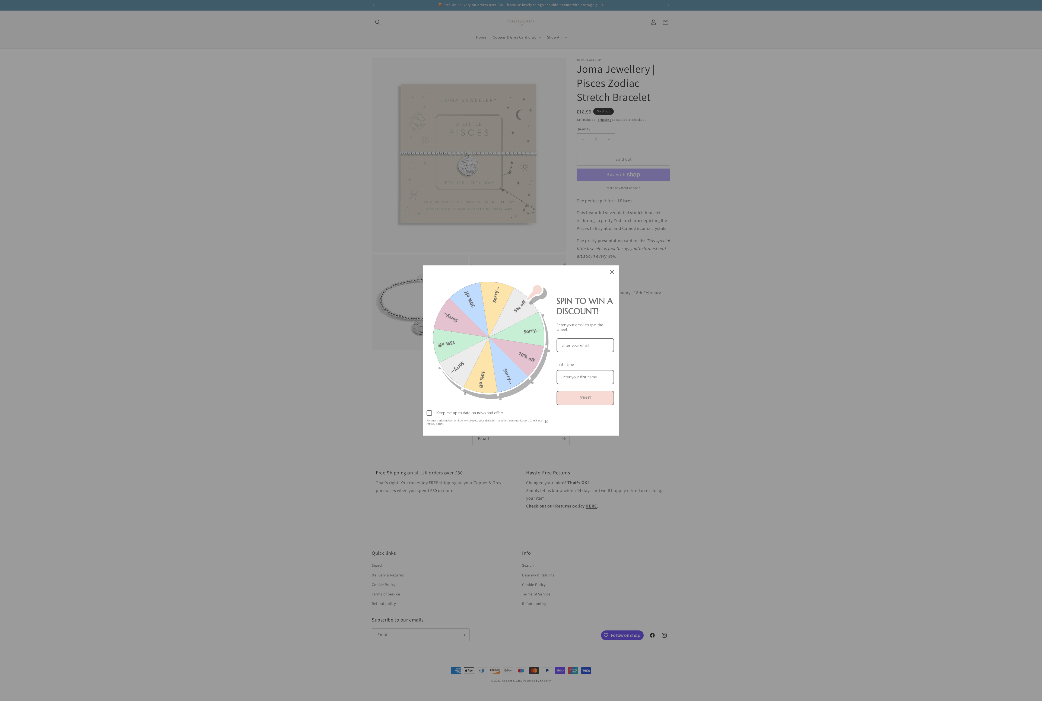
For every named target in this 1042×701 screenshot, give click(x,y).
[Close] (612, 271)
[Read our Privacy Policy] (547, 421)
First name (565, 364)
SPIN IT (585, 397)
